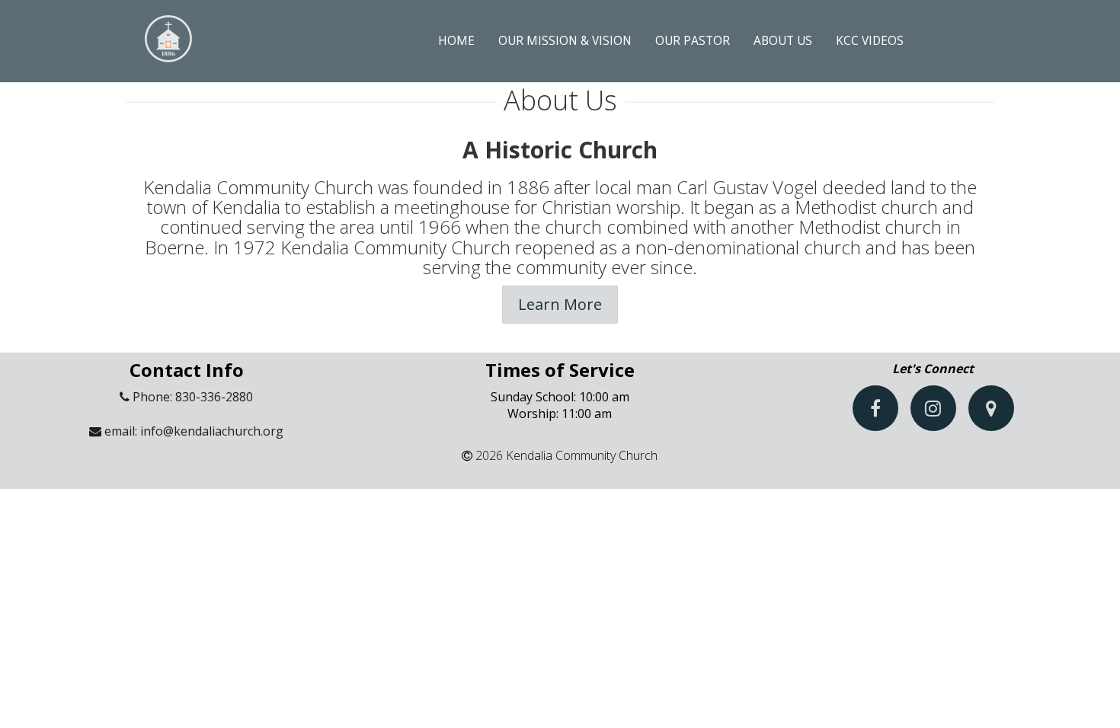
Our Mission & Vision (565, 41)
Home (456, 41)
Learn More (560, 304)
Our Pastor (692, 41)
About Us (783, 41)
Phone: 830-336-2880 (191, 396)
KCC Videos (870, 41)
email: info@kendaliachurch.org (192, 431)
